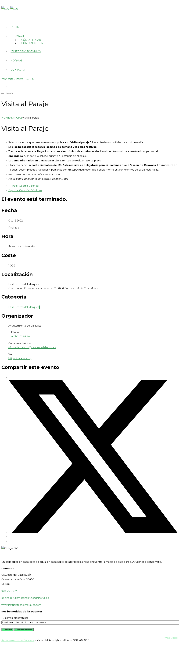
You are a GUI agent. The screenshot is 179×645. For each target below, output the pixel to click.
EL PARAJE (18, 36)
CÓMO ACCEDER (32, 43)
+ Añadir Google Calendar (23, 185)
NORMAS (17, 60)
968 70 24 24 (9, 590)
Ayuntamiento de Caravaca (17, 640)
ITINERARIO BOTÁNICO (26, 51)
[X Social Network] (93, 532)
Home (5, 117)
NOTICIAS (16, 117)
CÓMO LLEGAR (31, 39)
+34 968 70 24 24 (19, 336)
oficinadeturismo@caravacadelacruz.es (32, 347)
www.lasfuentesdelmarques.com (21, 604)
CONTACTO (18, 69)
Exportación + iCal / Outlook (25, 190)
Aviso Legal (171, 637)
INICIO (15, 27)
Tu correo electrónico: (14, 617)
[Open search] (2, 93)
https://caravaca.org (20, 358)
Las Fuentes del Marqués (23, 307)
